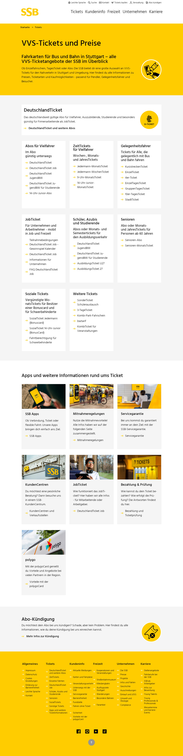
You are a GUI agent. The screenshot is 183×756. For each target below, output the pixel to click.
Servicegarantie (132, 414)
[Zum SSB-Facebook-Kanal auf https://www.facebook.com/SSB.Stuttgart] (79, 731)
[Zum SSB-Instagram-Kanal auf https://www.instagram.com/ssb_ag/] (87, 731)
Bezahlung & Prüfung (136, 485)
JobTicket (80, 485)
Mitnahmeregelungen (89, 414)
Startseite (25, 27)
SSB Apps (32, 414)
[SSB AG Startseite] (30, 12)
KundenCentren (36, 485)
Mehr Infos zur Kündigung (42, 636)
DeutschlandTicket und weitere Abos (52, 128)
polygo (30, 560)
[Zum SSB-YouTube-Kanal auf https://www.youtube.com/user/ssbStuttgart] (96, 731)
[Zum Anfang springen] (91, 742)
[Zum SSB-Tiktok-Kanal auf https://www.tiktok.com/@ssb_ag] (105, 731)
